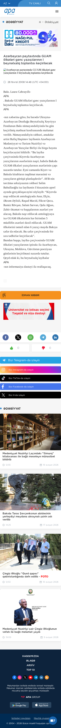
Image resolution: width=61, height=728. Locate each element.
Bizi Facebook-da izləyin (21, 386)
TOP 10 (30, 669)
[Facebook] (14, 677)
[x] (25, 677)
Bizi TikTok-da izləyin (19, 378)
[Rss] (47, 677)
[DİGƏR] (56, 12)
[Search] (49, 3)
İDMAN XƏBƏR (30, 295)
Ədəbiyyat (51, 22)
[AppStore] (41, 705)
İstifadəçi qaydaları (21, 718)
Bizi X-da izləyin (17, 395)
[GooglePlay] (19, 705)
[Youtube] (30, 677)
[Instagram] (20, 677)
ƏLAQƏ (30, 660)
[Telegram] (36, 677)
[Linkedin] (41, 677)
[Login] (56, 3)
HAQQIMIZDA (30, 656)
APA (6, 96)
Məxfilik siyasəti (42, 718)
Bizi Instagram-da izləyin (21, 369)
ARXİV (31, 665)
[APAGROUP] (30, 697)
